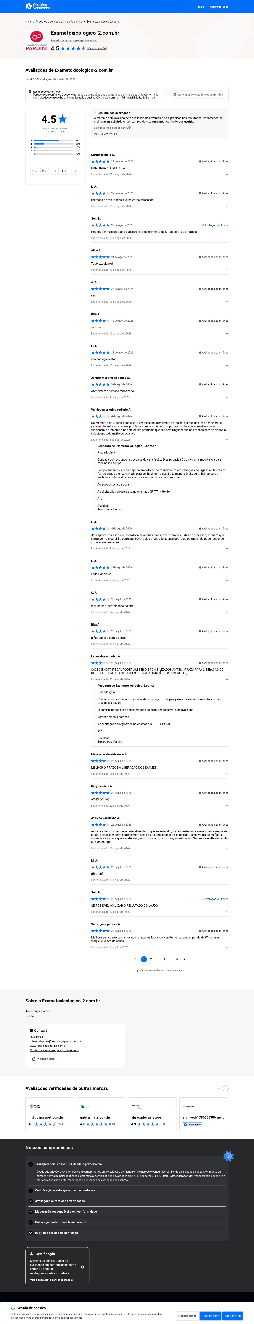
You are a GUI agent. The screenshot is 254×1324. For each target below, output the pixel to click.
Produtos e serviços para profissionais (59, 21)
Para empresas (219, 6)
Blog (201, 6)
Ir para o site (46, 1059)
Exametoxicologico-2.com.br (103, 21)
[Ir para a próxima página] (184, 959)
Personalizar (187, 1316)
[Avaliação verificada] (203, 225)
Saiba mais (149, 97)
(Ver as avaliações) (97, 48)
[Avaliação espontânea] (200, 161)
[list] (127, 1113)
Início (28, 21)
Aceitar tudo (232, 1316)
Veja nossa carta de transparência (51, 1279)
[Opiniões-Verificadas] (38, 7)
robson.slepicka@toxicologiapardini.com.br (55, 1041)
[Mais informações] (82, 1267)
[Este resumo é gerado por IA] (129, 127)
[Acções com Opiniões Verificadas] (227, 174)
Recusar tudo (210, 1316)
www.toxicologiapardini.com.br (48, 1045)
